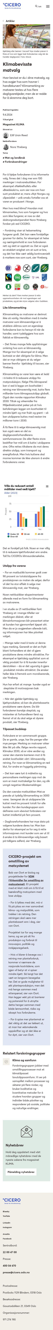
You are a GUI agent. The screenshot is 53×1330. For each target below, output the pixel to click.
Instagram (7, 1227)
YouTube (6, 1216)
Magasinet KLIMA (13, 124)
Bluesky (6, 1211)
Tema (5, 153)
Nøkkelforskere (10, 141)
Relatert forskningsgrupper (24, 1053)
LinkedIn (6, 1223)
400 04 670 (9, 1265)
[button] (12, 6)
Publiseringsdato (10, 110)
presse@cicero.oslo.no (16, 1272)
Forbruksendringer (16, 161)
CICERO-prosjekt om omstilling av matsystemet (24, 861)
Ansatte (6, 1234)
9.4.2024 (7, 114)
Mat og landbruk (15, 157)
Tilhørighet (8, 119)
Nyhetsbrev (15, 1145)
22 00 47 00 (10, 1252)
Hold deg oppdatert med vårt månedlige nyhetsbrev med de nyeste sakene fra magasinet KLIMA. (23, 1157)
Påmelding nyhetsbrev (21, 1172)
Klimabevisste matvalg (17, 67)
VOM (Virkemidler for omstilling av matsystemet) (26, 880)
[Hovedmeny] (48, 6)
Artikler (10, 21)
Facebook (7, 1238)
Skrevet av (7, 129)
